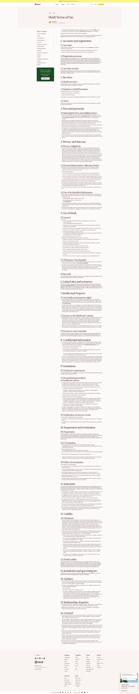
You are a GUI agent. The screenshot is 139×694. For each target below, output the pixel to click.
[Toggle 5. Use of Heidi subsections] (53, 42)
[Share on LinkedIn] (82, 692)
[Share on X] (87, 692)
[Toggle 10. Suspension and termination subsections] (53, 53)
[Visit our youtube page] (44, 658)
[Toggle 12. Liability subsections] (53, 57)
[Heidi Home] (38, 4)
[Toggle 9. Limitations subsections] (53, 51)
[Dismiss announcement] (136, 674)
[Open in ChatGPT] (60, 692)
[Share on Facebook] (84, 692)
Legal (54, 13)
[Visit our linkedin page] (40, 658)
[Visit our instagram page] (37, 658)
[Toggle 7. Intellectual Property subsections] (53, 46)
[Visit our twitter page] (42, 658)
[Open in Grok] (68, 692)
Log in (95, 4)
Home (50, 13)
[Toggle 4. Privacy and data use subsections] (53, 40)
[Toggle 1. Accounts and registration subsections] (53, 34)
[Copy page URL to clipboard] (79, 692)
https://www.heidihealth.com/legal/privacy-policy (72, 169)
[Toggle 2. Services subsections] (53, 36)
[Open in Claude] (62, 692)
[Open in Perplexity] (70, 692)
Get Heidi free (101, 4)
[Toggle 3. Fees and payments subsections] (53, 38)
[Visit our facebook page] (35, 658)
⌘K (92, 4)
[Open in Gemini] (65, 692)
